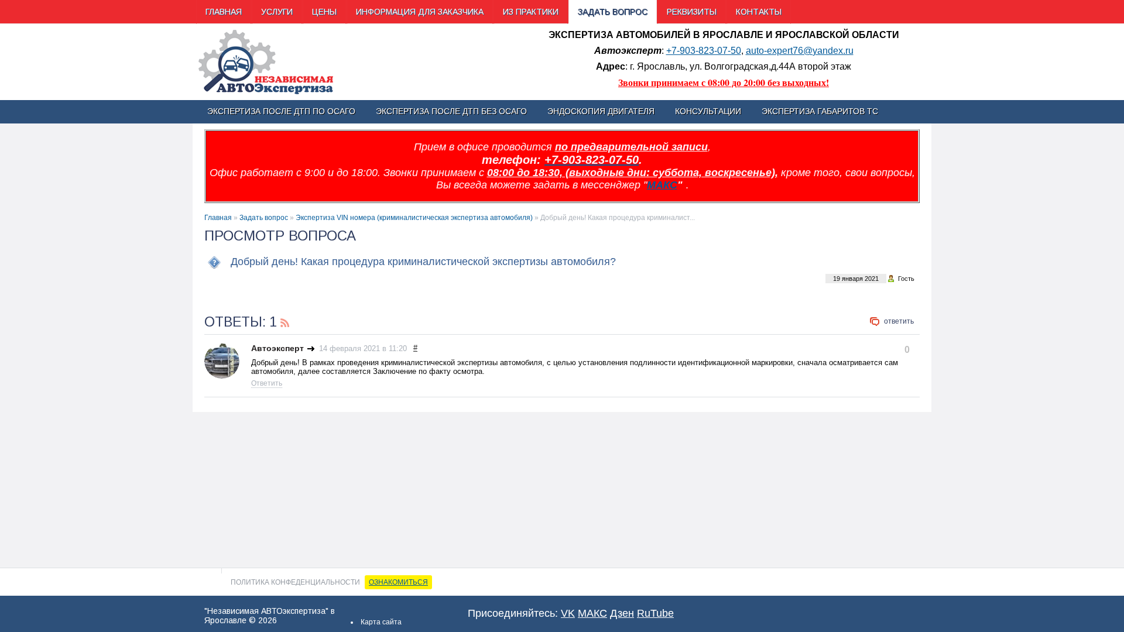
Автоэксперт (277, 348)
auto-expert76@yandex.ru (800, 51)
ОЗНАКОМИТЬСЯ (398, 582)
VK (568, 613)
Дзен (622, 613)
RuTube (655, 613)
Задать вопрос (263, 218)
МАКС (662, 185)
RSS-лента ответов (285, 321)
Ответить (899, 321)
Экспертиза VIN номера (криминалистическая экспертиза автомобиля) (414, 218)
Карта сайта (381, 622)
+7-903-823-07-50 (703, 51)
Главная (218, 218)
